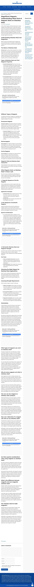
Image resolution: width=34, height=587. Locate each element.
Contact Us (24, 6)
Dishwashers (5, 13)
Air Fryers (4, 6)
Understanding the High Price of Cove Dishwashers (29, 33)
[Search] (31, 14)
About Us (19, 6)
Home (2, 13)
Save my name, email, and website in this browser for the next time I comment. (11, 566)
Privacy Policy (29, 6)
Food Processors (14, 6)
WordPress (26, 585)
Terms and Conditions (17, 9)
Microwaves (9, 6)
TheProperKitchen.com (5, 575)
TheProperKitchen (11, 585)
